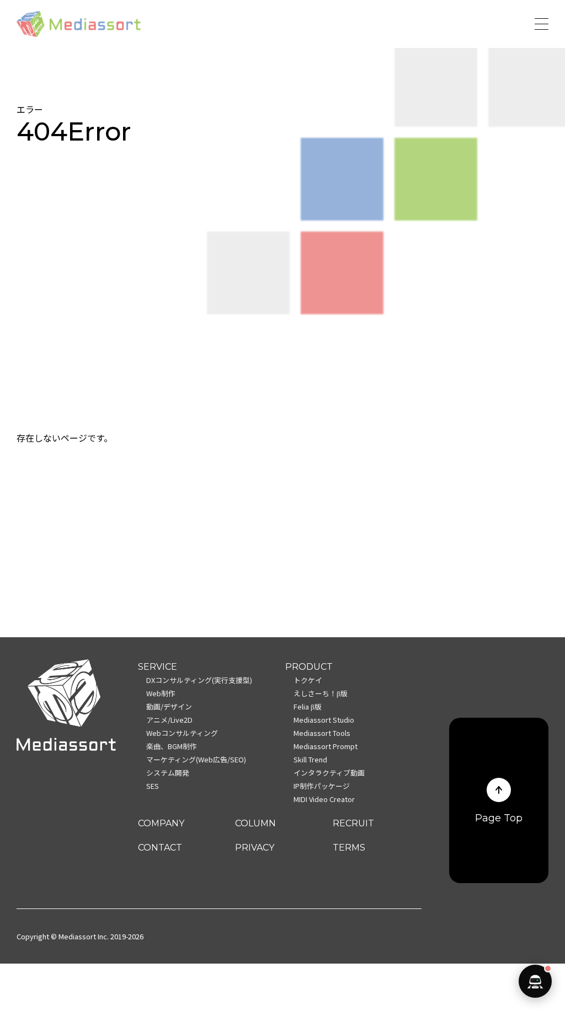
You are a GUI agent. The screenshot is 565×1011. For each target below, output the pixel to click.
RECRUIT (353, 823)
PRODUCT (309, 667)
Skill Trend (310, 759)
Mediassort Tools (322, 733)
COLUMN (255, 823)
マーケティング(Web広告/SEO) (196, 759)
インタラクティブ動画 (329, 772)
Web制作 (160, 693)
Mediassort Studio (324, 719)
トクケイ (308, 680)
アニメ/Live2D (169, 719)
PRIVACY (254, 847)
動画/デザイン (169, 706)
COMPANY (161, 823)
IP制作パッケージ (322, 786)
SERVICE (157, 667)
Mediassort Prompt (326, 746)
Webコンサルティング (182, 733)
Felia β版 (308, 706)
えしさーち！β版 (321, 693)
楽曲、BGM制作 (171, 746)
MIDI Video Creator (324, 799)
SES (152, 786)
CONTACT (160, 847)
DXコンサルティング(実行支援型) (199, 680)
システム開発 (167, 772)
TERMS (349, 847)
